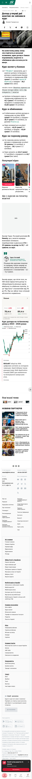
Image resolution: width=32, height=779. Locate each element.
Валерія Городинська (12, 22)
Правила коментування (21, 509)
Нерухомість (9, 661)
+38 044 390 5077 (22, 472)
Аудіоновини (9, 551)
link (18, 479)
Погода (7, 554)
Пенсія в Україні (9, 619)
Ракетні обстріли (10, 562)
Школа (7, 648)
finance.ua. (15, 122)
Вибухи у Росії (9, 574)
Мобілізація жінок (10, 590)
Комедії (7, 635)
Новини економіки (11, 605)
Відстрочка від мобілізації (12, 594)
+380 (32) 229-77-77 (12, 753)
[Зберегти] (27, 27)
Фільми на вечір (10, 632)
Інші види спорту (10, 686)
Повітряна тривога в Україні (13, 569)
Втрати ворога (9, 576)
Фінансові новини (10, 612)
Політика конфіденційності (7, 521)
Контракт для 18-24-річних (13, 592)
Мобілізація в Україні (12, 583)
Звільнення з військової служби (14, 585)
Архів (18, 524)
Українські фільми (10, 630)
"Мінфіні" (9, 71)
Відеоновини (9, 549)
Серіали (7, 637)
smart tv (7, 726)
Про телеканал (6, 507)
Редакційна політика (8, 504)
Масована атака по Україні (13, 572)
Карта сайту (20, 527)
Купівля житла (9, 666)
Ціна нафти (8, 607)
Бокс (6, 676)
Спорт (7, 674)
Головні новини (9, 542)
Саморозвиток (9, 653)
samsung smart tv (19, 726)
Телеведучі (5, 510)
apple (19, 721)
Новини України (9, 544)
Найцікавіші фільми (11, 627)
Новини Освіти (10, 643)
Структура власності (22, 521)
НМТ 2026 (7, 650)
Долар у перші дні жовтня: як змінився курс (25, 7)
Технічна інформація (23, 512)
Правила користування (6, 517)
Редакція (4, 501)
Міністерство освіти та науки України (16, 645)
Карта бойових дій (10, 564)
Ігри (18, 529)
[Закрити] (28, 762)
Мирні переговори (10, 567)
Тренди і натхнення (10, 668)
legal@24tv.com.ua (23, 754)
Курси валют (8, 609)
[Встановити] (16, 766)
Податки (7, 617)
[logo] (11, 2)
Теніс (6, 681)
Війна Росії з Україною (13, 560)
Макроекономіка (14, 7)
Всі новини (9, 539)
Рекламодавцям (6, 513)
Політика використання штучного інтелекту (7, 526)
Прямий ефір (9, 546)
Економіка (5, 7)
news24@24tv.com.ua (8, 472)
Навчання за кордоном (12, 655)
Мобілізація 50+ (9, 587)
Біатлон (7, 684)
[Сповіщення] (30, 2)
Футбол (7, 679)
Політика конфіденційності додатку (22, 500)
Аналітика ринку (10, 663)
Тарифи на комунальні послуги (14, 614)
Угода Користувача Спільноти (22, 505)
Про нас (4, 498)
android (7, 721)
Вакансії (19, 518)
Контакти (19, 515)
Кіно (6, 625)
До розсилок (11, 709)
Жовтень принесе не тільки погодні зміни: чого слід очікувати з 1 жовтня (16, 90)
